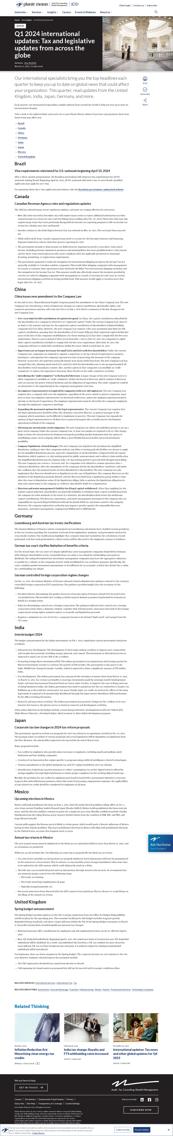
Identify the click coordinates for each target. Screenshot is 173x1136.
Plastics (106, 989)
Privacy (70, 1099)
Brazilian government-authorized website (101, 189)
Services (36, 12)
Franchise (73, 989)
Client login (124, 5)
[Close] (169, 1130)
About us (105, 12)
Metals (98, 989)
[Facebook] (149, 1100)
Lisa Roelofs (30, 63)
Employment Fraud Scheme (51, 1099)
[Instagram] (156, 1100)
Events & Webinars (85, 12)
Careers (66, 12)
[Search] (156, 12)
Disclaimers (30, 1099)
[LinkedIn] (142, 1100)
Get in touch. (29, 1087)
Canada (22, 128)
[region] (86, 1130)
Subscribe (152, 5)
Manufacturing (86, 989)
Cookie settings (72, 1103)
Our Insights (27, 20)
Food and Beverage (59, 989)
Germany (23, 138)
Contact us (138, 5)
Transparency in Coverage (50, 1103)
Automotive (43, 989)
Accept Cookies (142, 1130)
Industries (20, 12)
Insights (51, 12)
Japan (21, 147)
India (21, 142)
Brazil (21, 123)
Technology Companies (143, 989)
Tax (75, 983)
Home (17, 20)
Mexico (22, 152)
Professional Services (121, 989)
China (21, 133)
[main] (86, 568)
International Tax (64, 983)
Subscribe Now (141, 1109)
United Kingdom (26, 157)
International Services (45, 983)
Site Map (31, 1103)
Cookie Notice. (38, 1133)
